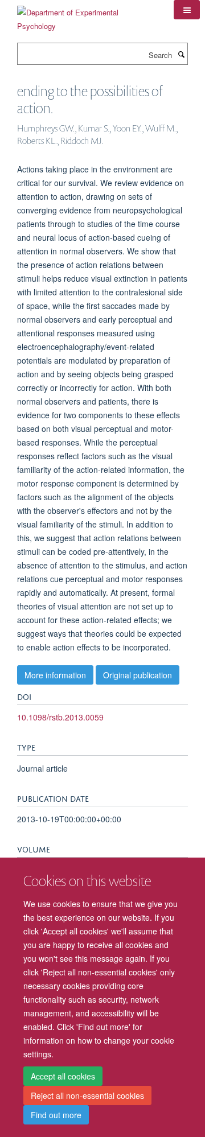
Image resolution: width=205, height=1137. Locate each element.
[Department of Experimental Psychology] (87, 15)
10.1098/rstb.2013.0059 (60, 717)
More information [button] (55, 675)
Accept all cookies (63, 1076)
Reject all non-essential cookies (87, 1095)
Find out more (56, 1114)
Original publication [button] (137, 675)
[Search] (181, 54)
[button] (187, 9)
